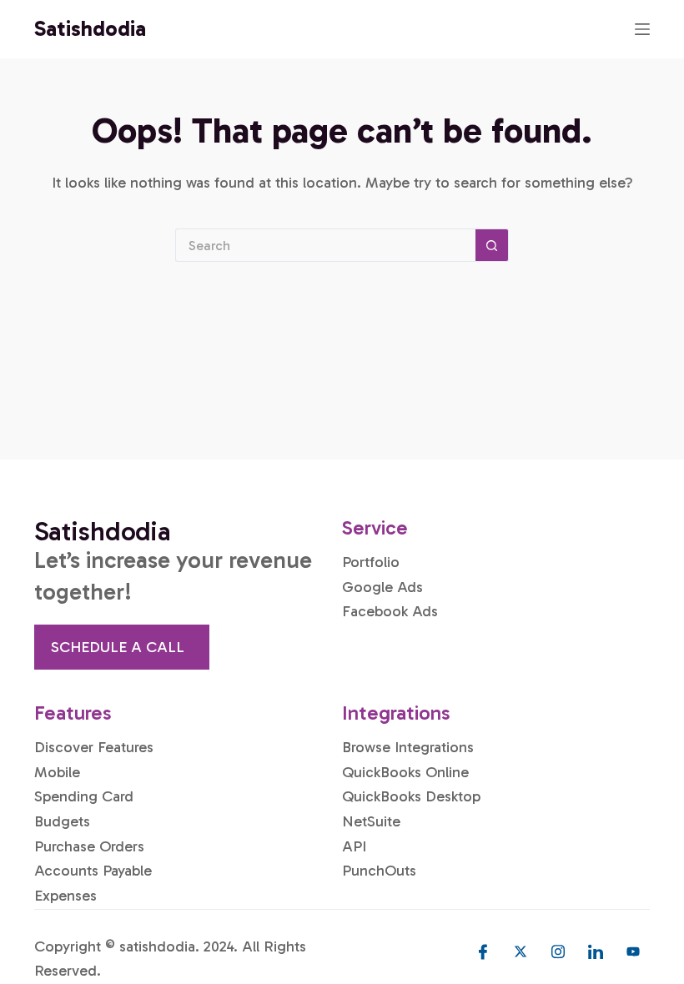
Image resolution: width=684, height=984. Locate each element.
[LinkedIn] (595, 951)
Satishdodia (90, 29)
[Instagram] (558, 951)
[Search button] (492, 245)
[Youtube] (633, 951)
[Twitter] (520, 951)
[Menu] (642, 29)
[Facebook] (482, 951)
